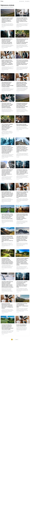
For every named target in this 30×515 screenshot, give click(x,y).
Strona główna (27, 1)
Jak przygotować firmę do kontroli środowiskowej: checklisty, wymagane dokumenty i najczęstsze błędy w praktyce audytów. (7, 84)
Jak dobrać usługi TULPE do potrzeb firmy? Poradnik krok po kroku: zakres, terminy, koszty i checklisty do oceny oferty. (21, 20)
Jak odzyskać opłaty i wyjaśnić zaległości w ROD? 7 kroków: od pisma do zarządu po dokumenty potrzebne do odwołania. (7, 20)
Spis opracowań (21, 1)
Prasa (2, 1)
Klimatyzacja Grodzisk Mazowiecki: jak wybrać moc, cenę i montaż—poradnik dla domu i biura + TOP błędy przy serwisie (7, 306)
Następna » (16, 339)
